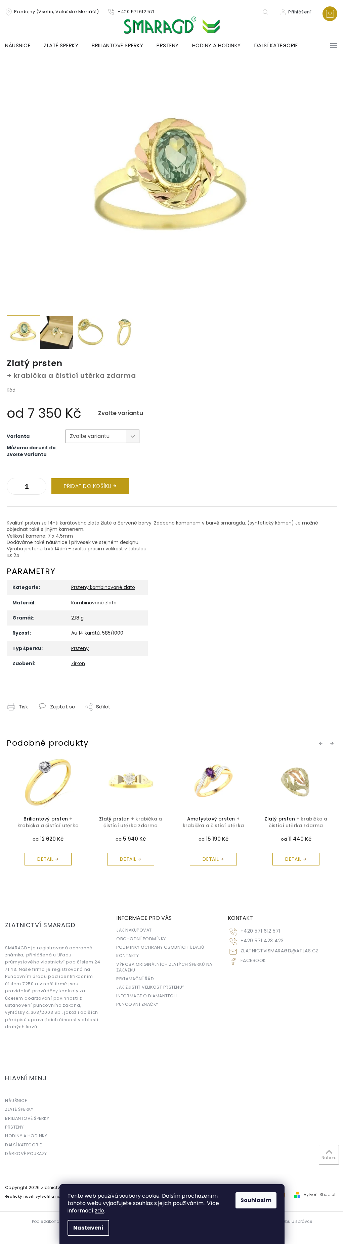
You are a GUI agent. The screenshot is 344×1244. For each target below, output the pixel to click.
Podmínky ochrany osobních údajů (160, 947)
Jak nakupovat (134, 930)
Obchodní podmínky (141, 939)
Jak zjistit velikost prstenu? (150, 987)
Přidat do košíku (88, 486)
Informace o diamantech (146, 996)
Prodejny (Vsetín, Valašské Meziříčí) (56, 11)
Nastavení (88, 1228)
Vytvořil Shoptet (320, 1194)
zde (99, 1210)
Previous (322, 743)
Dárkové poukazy (26, 1153)
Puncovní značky (137, 1004)
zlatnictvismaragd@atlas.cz (280, 951)
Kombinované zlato (94, 602)
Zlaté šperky (19, 1109)
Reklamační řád (135, 979)
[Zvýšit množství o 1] (13, 487)
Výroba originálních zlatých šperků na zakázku (164, 967)
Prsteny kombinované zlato (103, 587)
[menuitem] (21, 46)
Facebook (253, 960)
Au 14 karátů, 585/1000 (97, 633)
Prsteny (80, 648)
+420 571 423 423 (262, 941)
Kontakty (127, 955)
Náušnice (16, 1100)
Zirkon (78, 663)
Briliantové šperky (27, 1118)
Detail (45, 859)
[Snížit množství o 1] (39, 487)
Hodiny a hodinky (26, 1136)
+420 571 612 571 (261, 931)
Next (333, 743)
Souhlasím (256, 1200)
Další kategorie (23, 1145)
